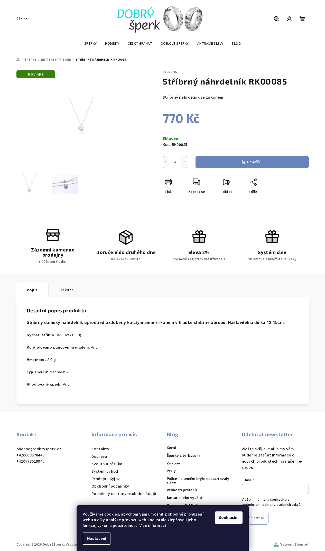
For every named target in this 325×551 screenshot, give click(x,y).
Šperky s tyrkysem (183, 455)
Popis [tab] (32, 290)
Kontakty (100, 449)
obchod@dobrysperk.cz (38, 449)
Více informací (153, 525)
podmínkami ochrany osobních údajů (271, 504)
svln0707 (170, 72)
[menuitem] (90, 44)
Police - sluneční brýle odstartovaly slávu (198, 480)
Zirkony (173, 463)
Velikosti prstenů (182, 490)
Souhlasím (229, 517)
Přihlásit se (255, 518)
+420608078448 (30, 455)
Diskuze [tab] (66, 290)
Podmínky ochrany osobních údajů (123, 494)
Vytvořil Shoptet (294, 544)
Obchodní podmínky (110, 486)
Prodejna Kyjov (105, 479)
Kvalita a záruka (106, 464)
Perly (171, 471)
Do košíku (255, 162)
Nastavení (96, 538)
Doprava (99, 456)
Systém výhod (104, 471)
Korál (171, 448)
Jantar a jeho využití (184, 497)
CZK (19, 18)
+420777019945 (30, 461)
